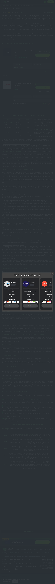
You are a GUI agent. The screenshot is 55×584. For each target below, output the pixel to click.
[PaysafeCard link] (15, 302)
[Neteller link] (34, 302)
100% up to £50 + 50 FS (30, 291)
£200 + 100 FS (11, 291)
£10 (11, 296)
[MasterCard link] (8, 302)
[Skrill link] (18, 302)
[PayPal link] (13, 302)
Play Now (11, 305)
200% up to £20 (49, 291)
